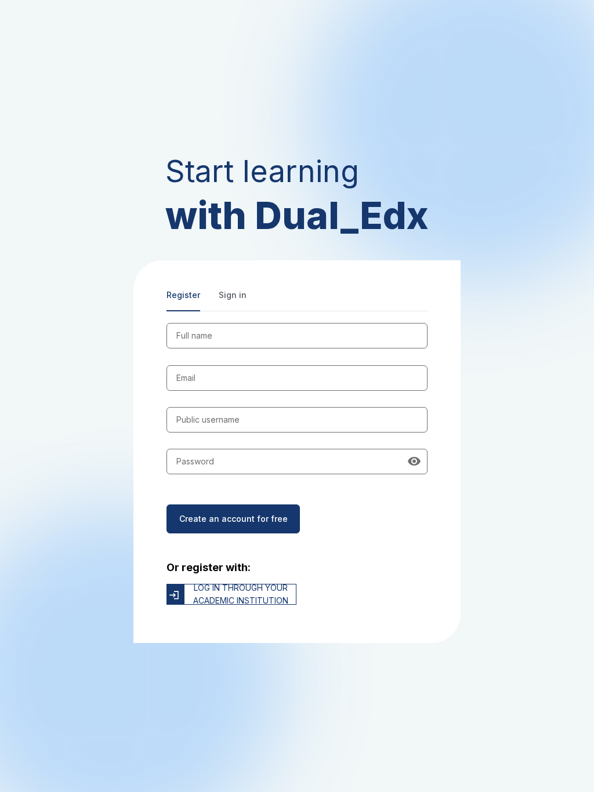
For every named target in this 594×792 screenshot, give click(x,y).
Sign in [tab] (233, 295)
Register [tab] (183, 295)
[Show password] (414, 461)
